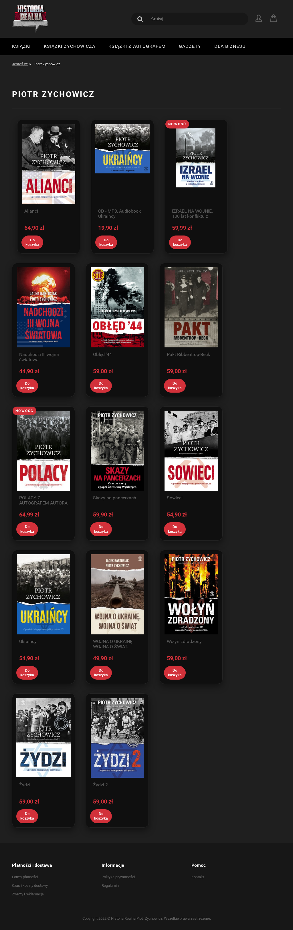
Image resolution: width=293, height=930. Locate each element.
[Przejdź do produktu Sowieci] (191, 451)
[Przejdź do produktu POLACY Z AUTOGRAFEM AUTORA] (43, 451)
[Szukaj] (140, 18)
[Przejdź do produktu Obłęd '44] (117, 307)
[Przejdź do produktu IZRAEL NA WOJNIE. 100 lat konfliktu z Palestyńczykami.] (196, 164)
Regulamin (110, 885)
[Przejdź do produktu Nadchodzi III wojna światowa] (43, 307)
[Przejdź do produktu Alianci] (48, 164)
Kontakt (197, 877)
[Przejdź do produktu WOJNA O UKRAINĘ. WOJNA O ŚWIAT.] (117, 594)
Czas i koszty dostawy (30, 885)
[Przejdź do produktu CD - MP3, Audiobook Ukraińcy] (122, 164)
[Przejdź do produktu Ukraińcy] (43, 594)
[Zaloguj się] (259, 18)
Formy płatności (25, 877)
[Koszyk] (274, 18)
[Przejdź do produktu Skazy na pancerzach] (117, 451)
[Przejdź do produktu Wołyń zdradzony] (191, 594)
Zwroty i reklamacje (28, 894)
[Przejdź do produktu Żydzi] (43, 738)
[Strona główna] (30, 18)
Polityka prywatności (118, 877)
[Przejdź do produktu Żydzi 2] (117, 738)
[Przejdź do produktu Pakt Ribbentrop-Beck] (191, 307)
